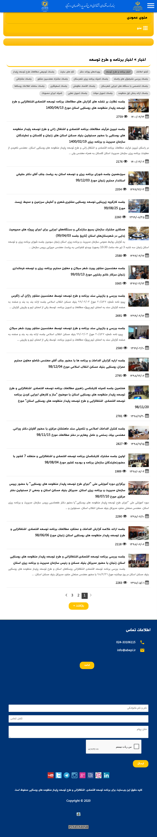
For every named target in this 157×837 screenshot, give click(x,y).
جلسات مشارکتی (24, 79)
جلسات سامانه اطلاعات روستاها (30, 86)
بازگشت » (78, 605)
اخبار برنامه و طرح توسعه (118, 72)
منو (142, 28)
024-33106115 (126, 642)
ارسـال (141, 763)
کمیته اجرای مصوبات (52, 93)
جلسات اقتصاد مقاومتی (84, 86)
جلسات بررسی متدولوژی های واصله (131, 79)
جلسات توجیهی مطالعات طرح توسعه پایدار (33, 72)
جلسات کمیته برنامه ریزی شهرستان (91, 79)
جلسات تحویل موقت (103, 93)
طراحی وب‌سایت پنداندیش (78, 827)
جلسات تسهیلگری (58, 86)
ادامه (87, 665)
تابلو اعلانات (142, 72)
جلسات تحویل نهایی (77, 93)
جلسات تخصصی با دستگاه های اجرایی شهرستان (124, 86)
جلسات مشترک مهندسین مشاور (52, 79)
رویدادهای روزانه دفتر (90, 72)
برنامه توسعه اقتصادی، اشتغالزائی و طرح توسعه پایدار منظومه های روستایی (91, 6)
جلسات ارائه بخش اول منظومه (133, 93)
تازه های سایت (67, 72)
